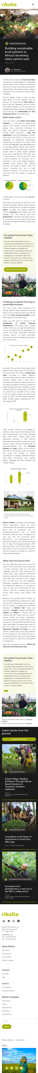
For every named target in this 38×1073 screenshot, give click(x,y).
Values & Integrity (8, 960)
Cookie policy (20, 1040)
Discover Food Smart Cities (16, 269)
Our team (5, 974)
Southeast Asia (7, 1007)
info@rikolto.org (7, 934)
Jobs (3, 977)
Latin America (6, 1014)
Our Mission (6, 950)
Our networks (6, 987)
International (6, 1001)
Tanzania (29, 723)
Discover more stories (19, 739)
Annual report (6, 957)
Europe (4, 1004)
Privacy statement (8, 1040)
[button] (33, 4)
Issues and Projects (8, 990)
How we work (6, 953)
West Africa (5, 1011)
